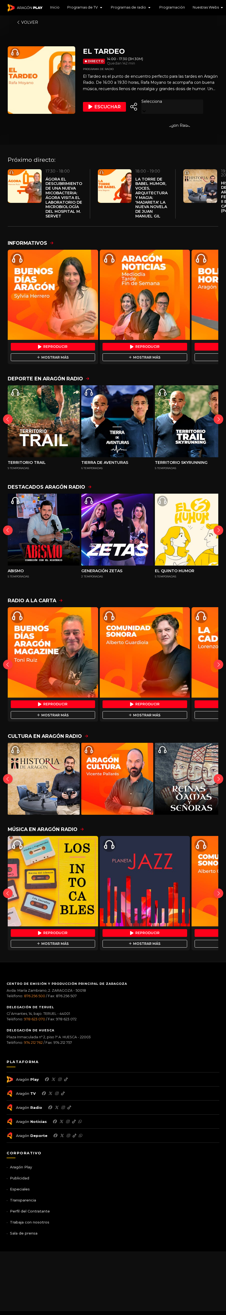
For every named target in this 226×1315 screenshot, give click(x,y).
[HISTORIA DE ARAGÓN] (44, 779)
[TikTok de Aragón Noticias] (73, 1121)
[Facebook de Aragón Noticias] (54, 1121)
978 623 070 (34, 1019)
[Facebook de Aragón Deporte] (55, 1135)
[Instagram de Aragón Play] (59, 1079)
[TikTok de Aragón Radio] (68, 1107)
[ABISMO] (44, 530)
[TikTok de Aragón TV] (62, 1093)
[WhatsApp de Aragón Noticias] (79, 1121)
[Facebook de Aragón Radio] (50, 1107)
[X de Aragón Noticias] (61, 1121)
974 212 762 (33, 1042)
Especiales (20, 1189)
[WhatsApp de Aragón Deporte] (80, 1135)
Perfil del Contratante (30, 1211)
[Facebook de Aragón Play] (46, 1079)
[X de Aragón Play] (53, 1079)
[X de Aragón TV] (50, 1093)
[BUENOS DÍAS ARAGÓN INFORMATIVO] (53, 295)
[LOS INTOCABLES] (53, 881)
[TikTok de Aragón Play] (65, 1079)
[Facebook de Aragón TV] (43, 1093)
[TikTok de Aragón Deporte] (74, 1135)
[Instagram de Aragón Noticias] (67, 1121)
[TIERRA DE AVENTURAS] (117, 421)
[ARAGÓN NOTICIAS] (145, 295)
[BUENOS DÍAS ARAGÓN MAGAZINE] (53, 652)
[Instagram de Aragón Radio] (62, 1107)
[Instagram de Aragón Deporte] (68, 1135)
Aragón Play (21, 1167)
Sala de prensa (23, 1233)
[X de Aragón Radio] (56, 1107)
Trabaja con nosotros (29, 1222)
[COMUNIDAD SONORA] (145, 652)
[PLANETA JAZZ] (145, 881)
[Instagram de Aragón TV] (56, 1093)
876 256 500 (34, 996)
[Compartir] (134, 107)
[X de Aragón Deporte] (61, 1135)
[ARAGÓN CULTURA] (117, 779)
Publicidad (19, 1178)
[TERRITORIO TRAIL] (44, 421)
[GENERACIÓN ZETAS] (117, 530)
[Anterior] (8, 419)
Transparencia (23, 1200)
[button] (85, 7)
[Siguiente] (218, 419)
